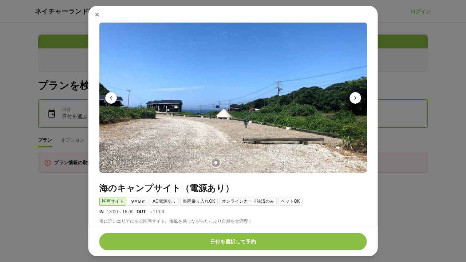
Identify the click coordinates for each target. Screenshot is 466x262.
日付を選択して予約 (233, 242)
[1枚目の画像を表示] (215, 162)
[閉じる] (97, 14)
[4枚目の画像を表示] (250, 162)
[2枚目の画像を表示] (227, 162)
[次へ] (355, 98)
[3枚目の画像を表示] (238, 162)
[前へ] (111, 98)
